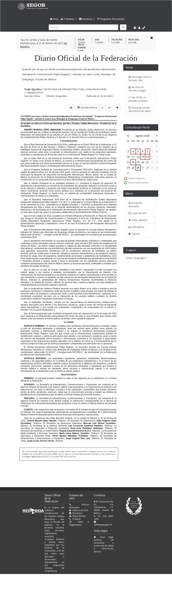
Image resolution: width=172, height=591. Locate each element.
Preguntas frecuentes (112, 19)
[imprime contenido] (71, 107)
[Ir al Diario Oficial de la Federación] (35, 6)
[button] (69, 19)
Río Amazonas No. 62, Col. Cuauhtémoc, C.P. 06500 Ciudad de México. (104, 507)
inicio (55, 19)
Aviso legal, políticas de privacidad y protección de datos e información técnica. (104, 544)
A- (102, 107)
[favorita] (117, 107)
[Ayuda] (135, 28)
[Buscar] (123, 27)
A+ (109, 107)
